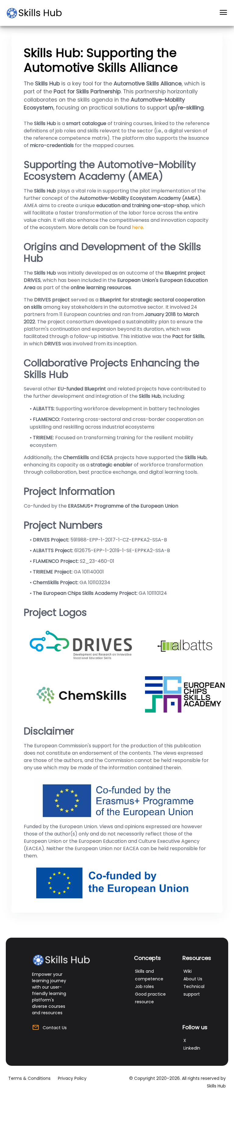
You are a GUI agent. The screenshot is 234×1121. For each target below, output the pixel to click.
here (137, 227)
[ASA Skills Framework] (37, 13)
